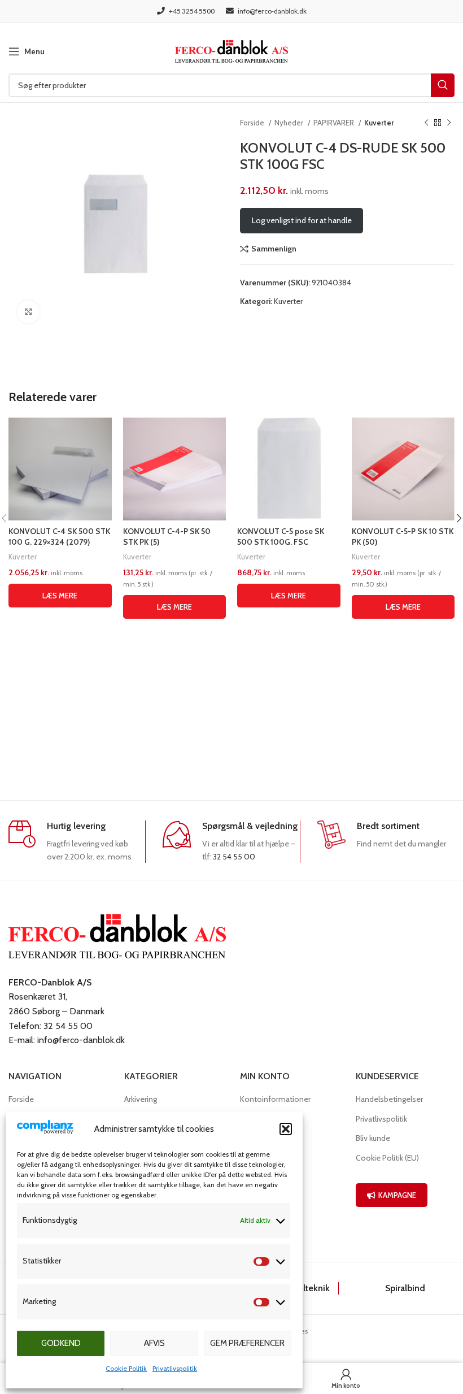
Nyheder (289, 122)
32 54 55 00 (234, 857)
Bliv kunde (373, 1138)
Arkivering (140, 1099)
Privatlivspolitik (174, 1368)
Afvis (154, 1343)
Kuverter (379, 122)
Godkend (61, 1343)
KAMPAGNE (397, 1195)
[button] (285, 1129)
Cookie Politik (126, 1368)
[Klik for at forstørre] (28, 312)
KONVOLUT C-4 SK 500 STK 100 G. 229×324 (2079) (59, 537)
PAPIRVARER (334, 122)
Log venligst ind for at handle (302, 220)
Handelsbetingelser (389, 1099)
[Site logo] (231, 50)
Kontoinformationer (275, 1099)
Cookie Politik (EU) (387, 1158)
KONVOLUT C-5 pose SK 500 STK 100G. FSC (280, 537)
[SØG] (443, 85)
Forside (253, 122)
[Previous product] (426, 123)
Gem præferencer (247, 1343)
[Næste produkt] (449, 123)
